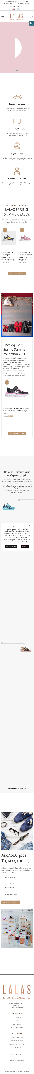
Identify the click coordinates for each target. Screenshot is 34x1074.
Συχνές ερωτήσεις (17, 1027)
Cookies (17, 1051)
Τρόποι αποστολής (17, 1037)
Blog (17, 1021)
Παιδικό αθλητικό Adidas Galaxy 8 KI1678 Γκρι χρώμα (25, 254)
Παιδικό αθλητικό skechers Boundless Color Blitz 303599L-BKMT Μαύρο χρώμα (16, 410)
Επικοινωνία (17, 1024)
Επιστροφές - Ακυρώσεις (17, 1044)
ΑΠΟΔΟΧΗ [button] (25, 546)
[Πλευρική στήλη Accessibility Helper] (31, 23)
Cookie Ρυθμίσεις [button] (11, 546)
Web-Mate (26, 1071)
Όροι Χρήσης (17, 1047)
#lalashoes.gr (20, 1060)
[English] (13, 9)
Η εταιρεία (17, 1017)
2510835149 (24, 1)
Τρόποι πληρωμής (17, 1041)
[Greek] (18, 9)
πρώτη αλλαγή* (22, 160)
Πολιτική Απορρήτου (17, 1054)
